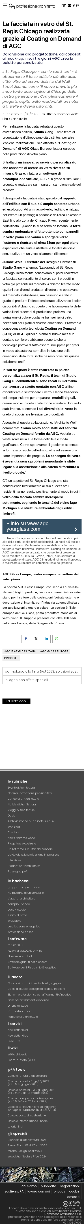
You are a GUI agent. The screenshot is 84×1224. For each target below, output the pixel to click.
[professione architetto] (35, 7)
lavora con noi (39, 1191)
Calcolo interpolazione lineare (28, 1121)
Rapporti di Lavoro (20, 1011)
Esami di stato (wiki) (21, 1060)
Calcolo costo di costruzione (27, 1115)
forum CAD (15, 945)
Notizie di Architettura (22, 804)
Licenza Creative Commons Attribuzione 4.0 (63, 1212)
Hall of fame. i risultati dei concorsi (30, 849)
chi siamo (29, 1186)
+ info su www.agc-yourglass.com (28, 526)
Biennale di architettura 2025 (27, 1140)
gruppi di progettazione (24, 887)
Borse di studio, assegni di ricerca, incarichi (36, 989)
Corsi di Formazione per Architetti (30, 793)
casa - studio (17, 909)
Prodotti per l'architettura (24, 866)
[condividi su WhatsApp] (56, 639)
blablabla (14, 921)
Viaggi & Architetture (21, 810)
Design (12, 815)
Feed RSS (14, 1041)
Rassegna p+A (18, 871)
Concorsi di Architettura (23, 799)
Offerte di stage (18, 1006)
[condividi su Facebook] (26, 639)
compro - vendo (19, 904)
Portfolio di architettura (23, 1017)
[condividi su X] (36, 639)
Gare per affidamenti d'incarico (28, 1000)
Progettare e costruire (22, 843)
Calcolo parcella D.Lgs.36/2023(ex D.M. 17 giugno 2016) (28, 1082)
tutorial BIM (15, 1126)
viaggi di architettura (21, 898)
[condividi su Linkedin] (46, 639)
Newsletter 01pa (18, 1035)
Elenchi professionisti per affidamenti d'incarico (39, 994)
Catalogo (14, 832)
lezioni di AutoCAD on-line (25, 950)
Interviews (14, 860)
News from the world (21, 838)
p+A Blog (14, 826)
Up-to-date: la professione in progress (33, 854)
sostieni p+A (14, 1191)
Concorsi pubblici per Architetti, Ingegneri (35, 983)
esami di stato (17, 915)
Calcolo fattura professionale (27, 1076)
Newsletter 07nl (18, 1030)
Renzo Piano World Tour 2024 (27, 1145)
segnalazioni (70, 1186)
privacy (59, 1191)
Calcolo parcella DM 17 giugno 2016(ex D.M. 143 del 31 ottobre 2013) (31, 1091)
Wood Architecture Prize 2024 (27, 1156)
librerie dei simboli (20, 956)
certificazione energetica (24, 926)
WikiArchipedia (18, 1054)
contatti (73, 1196)
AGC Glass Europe (54, 651)
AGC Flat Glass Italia (20, 651)
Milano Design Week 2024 (25, 1151)
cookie (74, 1191)
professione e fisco (20, 932)
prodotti (11, 658)
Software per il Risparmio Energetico (32, 967)
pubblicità (48, 1186)
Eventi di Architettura (21, 787)
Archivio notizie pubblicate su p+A (31, 821)
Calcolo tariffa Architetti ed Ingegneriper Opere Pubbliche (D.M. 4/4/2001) (32, 1108)
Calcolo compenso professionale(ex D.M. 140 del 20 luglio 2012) (30, 1099)
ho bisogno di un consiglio (26, 893)
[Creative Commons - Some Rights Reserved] (42, 1204)
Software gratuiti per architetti (27, 962)
